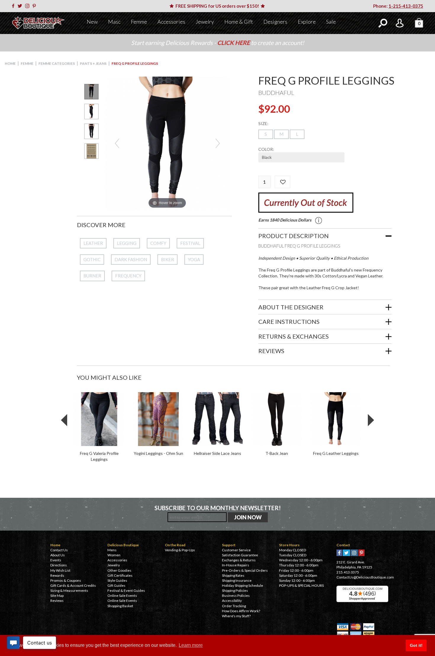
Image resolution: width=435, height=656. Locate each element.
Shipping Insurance (237, 580)
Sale (331, 21)
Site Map (57, 595)
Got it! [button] (416, 645)
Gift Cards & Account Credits (73, 585)
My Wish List (60, 570)
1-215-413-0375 (406, 6)
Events (55, 560)
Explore (307, 21)
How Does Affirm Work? (241, 611)
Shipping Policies (235, 590)
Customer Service (236, 550)
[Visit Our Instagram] (28, 6)
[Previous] (117, 143)
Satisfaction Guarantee (240, 555)
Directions (58, 565)
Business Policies (236, 595)
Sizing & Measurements (69, 590)
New (92, 21)
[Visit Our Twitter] (20, 6)
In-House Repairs (235, 565)
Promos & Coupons (65, 580)
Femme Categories (56, 63)
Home (10, 63)
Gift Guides (116, 585)
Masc (114, 21)
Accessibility (232, 600)
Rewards (57, 575)
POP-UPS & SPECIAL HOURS (301, 585)
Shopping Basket (120, 606)
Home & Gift (238, 21)
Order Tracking (234, 606)
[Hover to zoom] (167, 142)
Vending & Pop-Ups (180, 550)
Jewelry (205, 21)
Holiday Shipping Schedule (242, 585)
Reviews (57, 600)
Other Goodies (119, 570)
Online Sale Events (122, 595)
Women (113, 555)
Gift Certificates (120, 575)
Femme (139, 21)
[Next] (217, 143)
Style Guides (117, 580)
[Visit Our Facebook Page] (14, 6)
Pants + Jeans (93, 63)
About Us (57, 555)
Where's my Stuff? (236, 616)
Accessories (171, 21)
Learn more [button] (191, 645)
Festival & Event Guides (126, 590)
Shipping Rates (233, 575)
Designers (275, 21)
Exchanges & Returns (239, 560)
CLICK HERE (234, 42)
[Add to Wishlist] (282, 182)
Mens (112, 550)
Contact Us (59, 550)
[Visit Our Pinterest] (35, 6)
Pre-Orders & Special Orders (245, 570)
